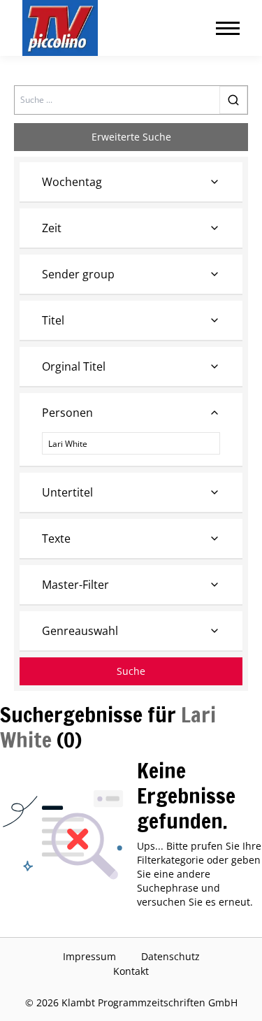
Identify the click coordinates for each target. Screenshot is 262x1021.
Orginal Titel (73, 366)
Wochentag (72, 182)
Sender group (78, 274)
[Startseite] (60, 28)
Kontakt (131, 971)
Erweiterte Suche (131, 136)
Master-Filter (75, 584)
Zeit (51, 228)
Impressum (89, 956)
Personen (67, 412)
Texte (56, 538)
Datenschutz (170, 956)
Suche (131, 671)
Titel (53, 320)
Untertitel (67, 492)
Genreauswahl (80, 630)
